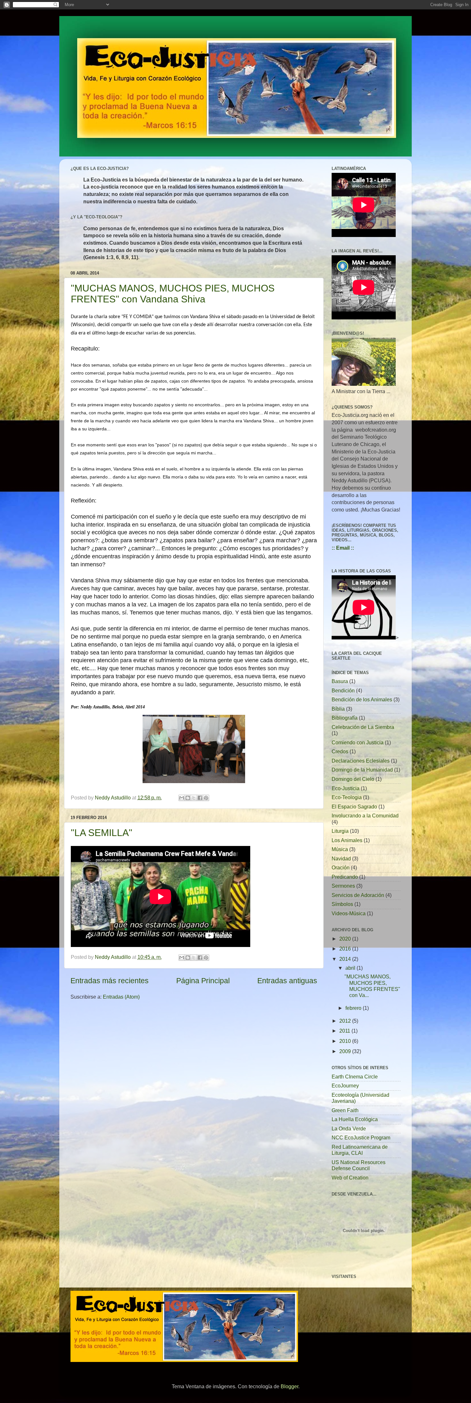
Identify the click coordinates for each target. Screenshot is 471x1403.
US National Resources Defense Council (358, 1165)
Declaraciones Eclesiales (361, 761)
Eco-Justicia (345, 788)
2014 (345, 959)
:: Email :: (343, 548)
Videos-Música (349, 913)
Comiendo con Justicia (358, 742)
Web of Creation (350, 1177)
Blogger (289, 1386)
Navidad (341, 858)
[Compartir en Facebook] (200, 798)
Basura (340, 681)
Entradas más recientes (109, 980)
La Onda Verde (349, 1128)
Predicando (345, 877)
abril (351, 968)
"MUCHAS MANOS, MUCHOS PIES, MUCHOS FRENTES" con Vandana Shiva (173, 293)
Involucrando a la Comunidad (365, 815)
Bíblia (338, 709)
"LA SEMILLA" (101, 832)
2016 (345, 948)
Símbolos (342, 904)
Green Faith (345, 1110)
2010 (345, 1041)
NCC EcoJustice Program (361, 1137)
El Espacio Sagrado (354, 806)
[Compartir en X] (194, 798)
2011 (345, 1031)
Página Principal (203, 980)
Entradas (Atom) (121, 997)
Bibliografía (345, 718)
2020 (345, 939)
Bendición (343, 690)
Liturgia (340, 831)
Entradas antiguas (287, 980)
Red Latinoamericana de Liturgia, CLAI (360, 1150)
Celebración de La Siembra (363, 727)
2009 (345, 1051)
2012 (345, 1021)
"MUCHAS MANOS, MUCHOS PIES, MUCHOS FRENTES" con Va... (372, 986)
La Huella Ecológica (355, 1119)
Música (340, 849)
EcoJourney (345, 1085)
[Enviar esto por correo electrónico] (181, 798)
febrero (354, 1008)
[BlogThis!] (188, 798)
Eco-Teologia (347, 797)
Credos (340, 751)
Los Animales (347, 840)
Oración (341, 867)
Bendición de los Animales (362, 699)
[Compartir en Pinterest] (206, 798)
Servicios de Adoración (358, 895)
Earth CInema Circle (355, 1076)
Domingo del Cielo (353, 779)
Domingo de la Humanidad (362, 770)
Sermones (343, 886)
